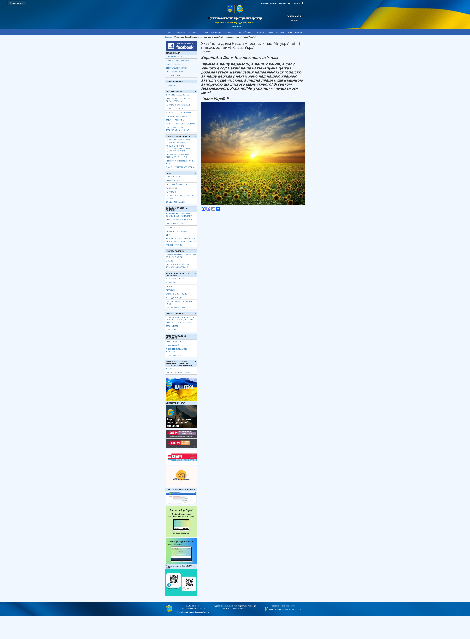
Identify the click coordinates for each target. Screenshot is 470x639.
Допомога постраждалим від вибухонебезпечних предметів (181, 240)
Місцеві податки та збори (178, 112)
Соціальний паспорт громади (180, 124)
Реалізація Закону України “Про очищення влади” (181, 255)
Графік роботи (173, 177)
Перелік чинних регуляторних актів (180, 162)
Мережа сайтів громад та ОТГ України (284, 609)
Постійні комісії (173, 75)
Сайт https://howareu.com (178, 372)
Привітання (230, 32)
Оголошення (217, 32)
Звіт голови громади (176, 116)
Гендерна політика (175, 223)
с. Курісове (171, 85)
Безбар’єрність (173, 227)
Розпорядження (173, 355)
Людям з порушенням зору (274, 3)
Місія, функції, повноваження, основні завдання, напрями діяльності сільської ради (180, 319)
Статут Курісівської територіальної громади (178, 128)
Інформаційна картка (176, 184)
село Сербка (171, 330)
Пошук (297, 3)
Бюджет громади (174, 108)
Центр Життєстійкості (176, 307)
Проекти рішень (173, 341)
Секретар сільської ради (177, 60)
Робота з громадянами (187, 32)
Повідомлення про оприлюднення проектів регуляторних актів (178, 148)
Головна (170, 32)
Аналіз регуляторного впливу (180, 167)
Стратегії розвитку (175, 120)
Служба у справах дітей (177, 294)
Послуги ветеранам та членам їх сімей (180, 196)
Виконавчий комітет (176, 72)
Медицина (171, 282)
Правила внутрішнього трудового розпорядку (177, 265)
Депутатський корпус (176, 68)
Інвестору (299, 32)
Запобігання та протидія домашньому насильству (179, 214)
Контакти (260, 32)
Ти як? (169, 369)
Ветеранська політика (177, 231)
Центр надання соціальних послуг (179, 302)
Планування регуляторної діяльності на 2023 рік (178, 155)
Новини (205, 32)
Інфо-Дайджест (244, 32)
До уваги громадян (175, 202)
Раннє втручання (174, 245)
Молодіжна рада (174, 297)
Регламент (171, 192)
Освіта (169, 286)
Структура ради (173, 64)
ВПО (168, 235)
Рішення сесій (172, 345)
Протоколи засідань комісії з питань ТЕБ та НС (180, 99)
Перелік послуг (173, 180)
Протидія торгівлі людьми (179, 220)
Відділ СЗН (171, 290)
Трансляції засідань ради (178, 95)
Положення (171, 188)
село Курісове (172, 326)
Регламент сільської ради (178, 105)
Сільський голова (175, 56)
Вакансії (170, 261)
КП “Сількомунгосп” (175, 279)
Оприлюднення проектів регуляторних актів (178, 141)
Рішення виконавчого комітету (177, 350)
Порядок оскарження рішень (279, 32)
